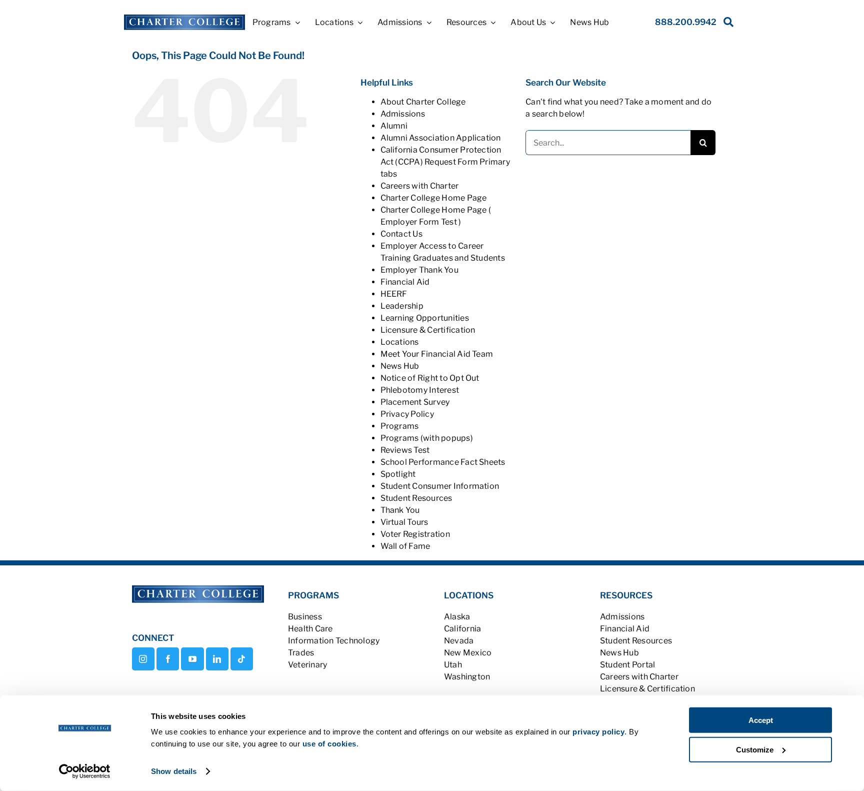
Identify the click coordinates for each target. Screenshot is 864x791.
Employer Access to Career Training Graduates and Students (442, 252)
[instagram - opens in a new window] (143, 658)
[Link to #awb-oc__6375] (727, 25)
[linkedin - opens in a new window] (217, 658)
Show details (173, 771)
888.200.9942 (685, 22)
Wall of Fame (405, 546)
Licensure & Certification (428, 330)
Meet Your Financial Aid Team (437, 354)
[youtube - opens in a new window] (192, 658)
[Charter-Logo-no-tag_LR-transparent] (184, 18)
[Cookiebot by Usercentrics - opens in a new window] (84, 771)
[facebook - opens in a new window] (167, 658)
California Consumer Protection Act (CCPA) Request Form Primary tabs (445, 162)
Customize (755, 749)
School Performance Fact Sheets (443, 462)
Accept (760, 720)
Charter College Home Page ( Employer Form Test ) (435, 216)
